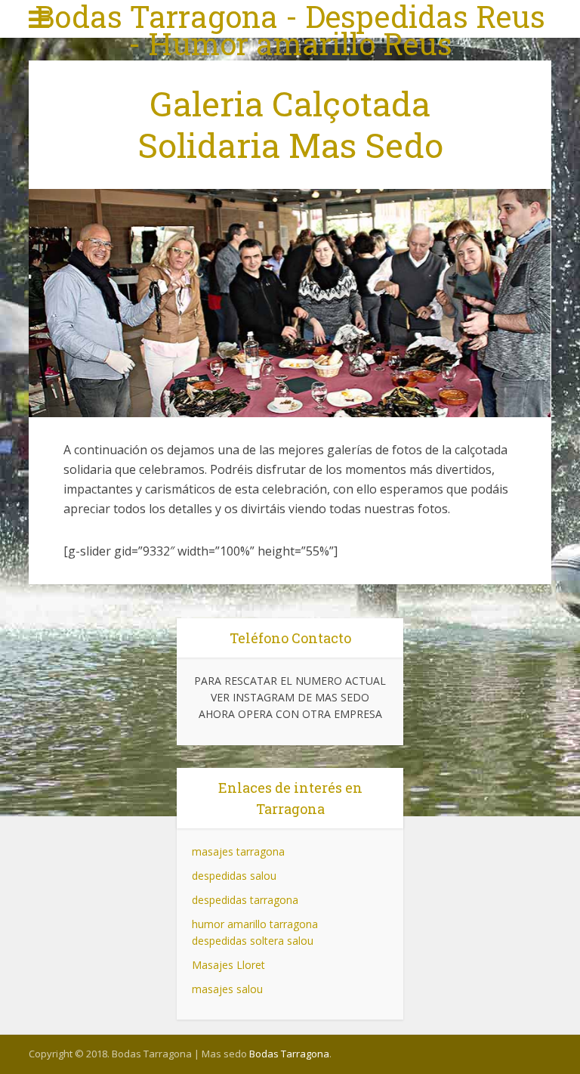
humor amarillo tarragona (255, 924)
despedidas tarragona (245, 900)
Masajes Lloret (228, 965)
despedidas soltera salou (252, 940)
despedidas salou (234, 875)
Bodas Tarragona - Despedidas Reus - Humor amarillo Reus (290, 30)
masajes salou (227, 989)
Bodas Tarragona (289, 1053)
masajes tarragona (238, 851)
